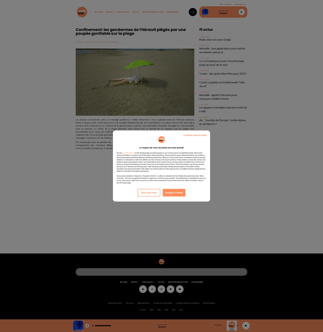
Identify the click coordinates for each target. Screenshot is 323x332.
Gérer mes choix (149, 192)
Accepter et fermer (174, 192)
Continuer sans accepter (195, 135)
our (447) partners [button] (128, 153)
